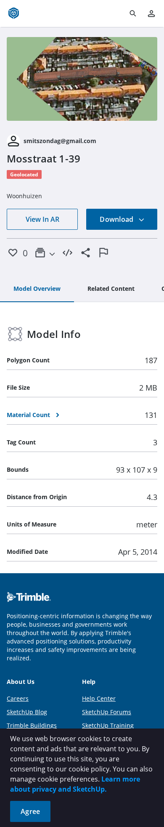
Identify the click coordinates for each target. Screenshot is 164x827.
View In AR (42, 219)
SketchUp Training (108, 725)
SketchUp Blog (27, 712)
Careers (18, 698)
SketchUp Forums (106, 712)
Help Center (99, 698)
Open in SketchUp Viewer (82, 78)
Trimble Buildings (32, 725)
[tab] (37, 289)
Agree (30, 811)
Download (117, 219)
